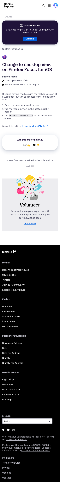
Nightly (6, 358)
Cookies (6, 472)
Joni (28, 166)
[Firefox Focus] (30, 57)
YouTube (8, 430)
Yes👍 (26, 145)
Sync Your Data (10, 394)
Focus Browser (10, 326)
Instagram (13, 430)
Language (6, 416)
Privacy (6, 467)
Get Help (7, 399)
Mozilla (9, 252)
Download (7, 306)
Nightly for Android (12, 363)
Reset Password (11, 389)
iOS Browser (9, 321)
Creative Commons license (35, 450)
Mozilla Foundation (16, 439)
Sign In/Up (8, 379)
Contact (6, 477)
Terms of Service (11, 462)
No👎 (36, 145)
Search (43, 5)
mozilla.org (8, 458)
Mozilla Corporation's (19, 436)
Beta (4, 348)
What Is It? (8, 384)
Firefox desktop (10, 311)
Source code (9, 275)
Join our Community (13, 285)
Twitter (6, 280)
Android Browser (11, 316)
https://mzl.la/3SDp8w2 (35, 126)
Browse (8, 17)
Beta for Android (11, 353)
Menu (49, 5)
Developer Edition (12, 343)
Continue (30, 39)
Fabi (32, 166)
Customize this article (12, 49)
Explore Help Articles (13, 290)
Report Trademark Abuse (15, 270)
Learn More (30, 223)
